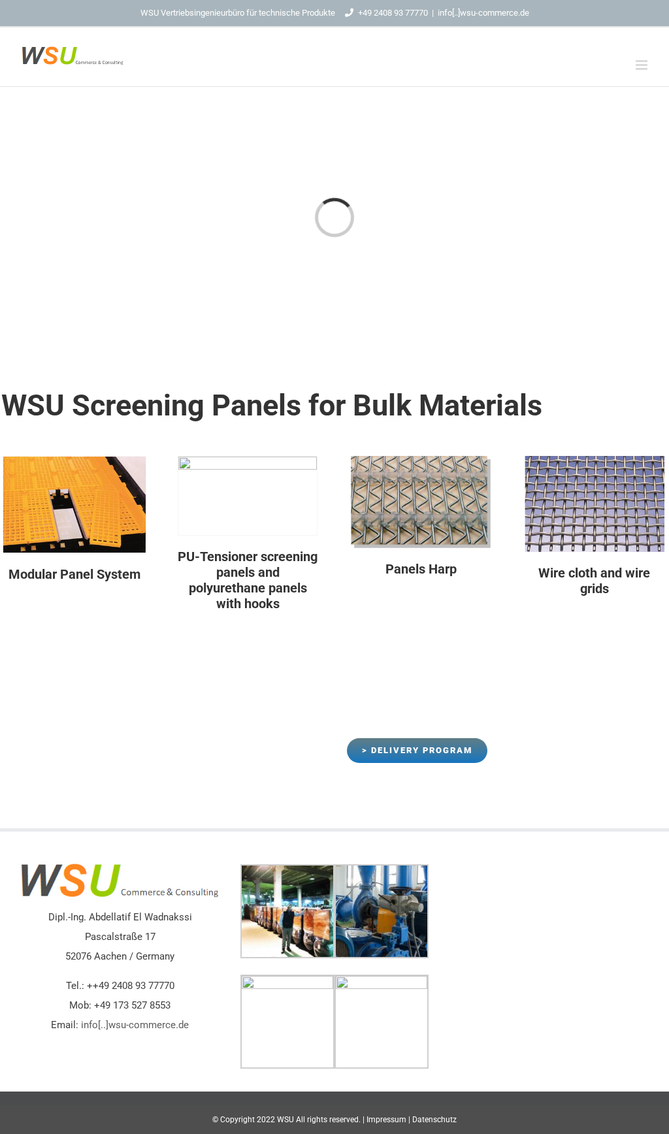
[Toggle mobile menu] (642, 65)
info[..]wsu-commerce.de (483, 13)
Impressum (386, 1119)
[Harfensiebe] (421, 460)
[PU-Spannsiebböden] (247, 461)
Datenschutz (434, 1119)
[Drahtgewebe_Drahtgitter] (594, 460)
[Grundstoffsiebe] (74, 461)
